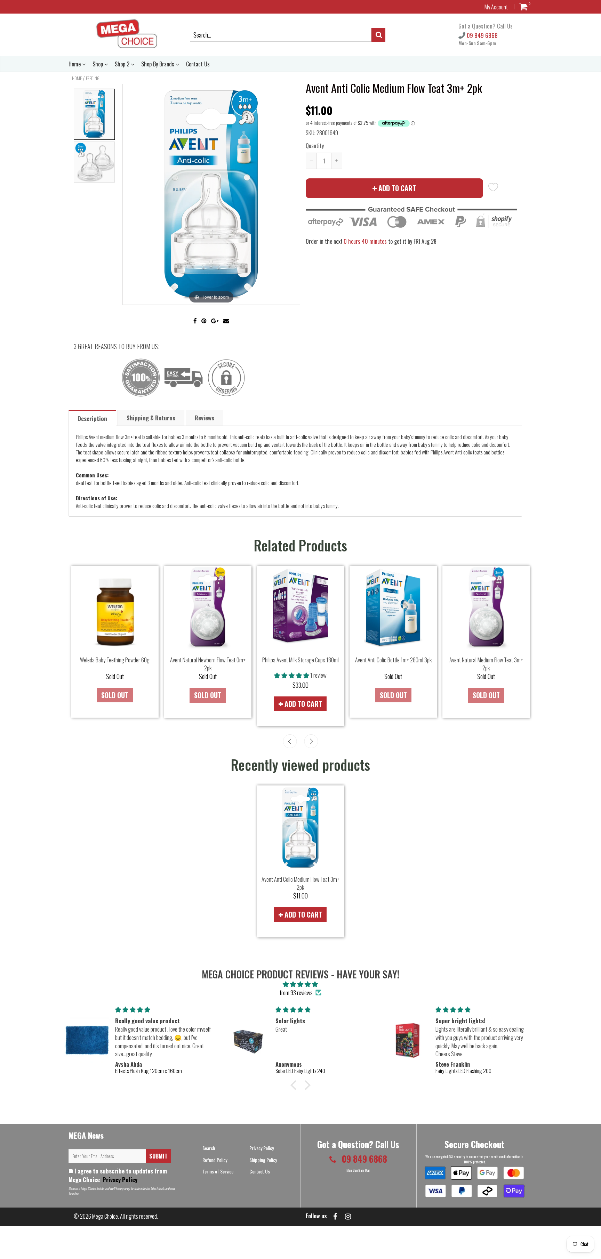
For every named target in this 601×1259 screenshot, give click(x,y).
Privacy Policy (119, 1179)
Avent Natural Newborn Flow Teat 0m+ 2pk (208, 664)
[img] (300, 983)
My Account (496, 7)
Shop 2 (123, 64)
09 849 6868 (481, 35)
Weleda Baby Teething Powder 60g (115, 660)
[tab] (93, 418)
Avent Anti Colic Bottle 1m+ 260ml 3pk (393, 660)
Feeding (92, 78)
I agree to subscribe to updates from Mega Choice (118, 1175)
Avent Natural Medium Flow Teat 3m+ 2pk (486, 664)
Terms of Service (217, 1171)
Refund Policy (214, 1159)
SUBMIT (158, 1156)
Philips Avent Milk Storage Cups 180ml (300, 660)
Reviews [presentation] (204, 417)
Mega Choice (105, 1216)
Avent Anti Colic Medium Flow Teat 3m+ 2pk (300, 883)
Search (208, 1148)
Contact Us (198, 64)
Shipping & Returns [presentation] (151, 417)
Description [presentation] (92, 418)
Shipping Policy (263, 1159)
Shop (98, 64)
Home (75, 64)
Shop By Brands (158, 64)
